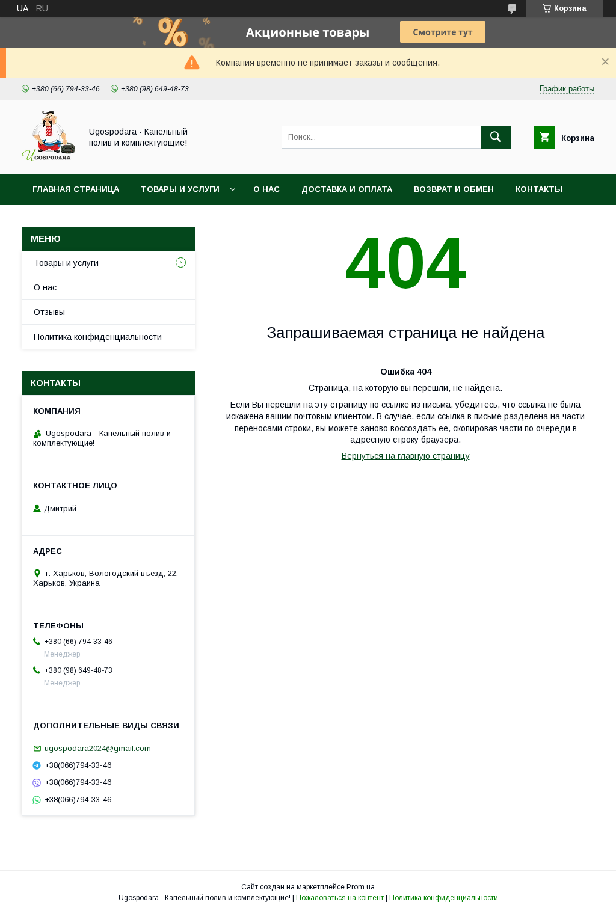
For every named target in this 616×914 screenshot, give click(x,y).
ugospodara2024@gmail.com (98, 748)
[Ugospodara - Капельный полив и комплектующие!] (48, 158)
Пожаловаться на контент (340, 898)
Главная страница (75, 189)
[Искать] (496, 137)
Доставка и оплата (346, 189)
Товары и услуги (180, 189)
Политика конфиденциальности (98, 337)
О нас (266, 189)
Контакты (539, 189)
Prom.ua (360, 887)
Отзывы (49, 312)
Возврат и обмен (454, 189)
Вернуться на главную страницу (406, 456)
